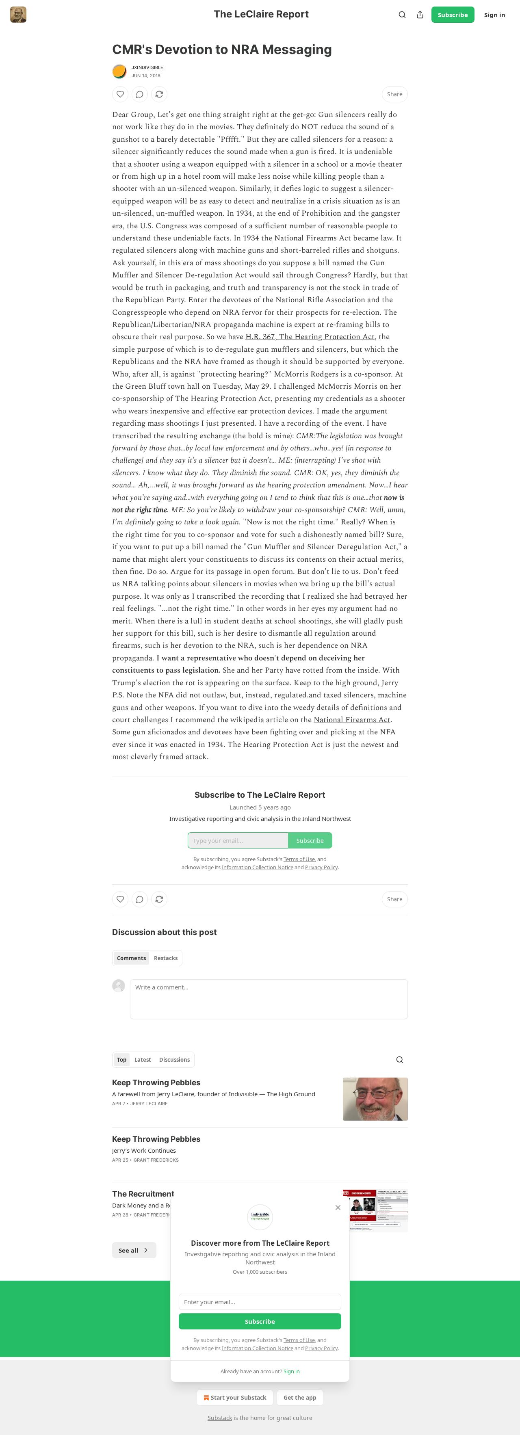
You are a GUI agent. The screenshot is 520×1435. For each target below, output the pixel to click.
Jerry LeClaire (149, 1103)
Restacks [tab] (166, 958)
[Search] (402, 14)
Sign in (494, 15)
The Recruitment (143, 1194)
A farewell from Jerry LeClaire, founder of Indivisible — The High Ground (213, 1094)
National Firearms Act (311, 238)
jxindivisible (148, 67)
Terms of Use (299, 1340)
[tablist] (147, 958)
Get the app (300, 1397)
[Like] (120, 94)
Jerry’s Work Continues (144, 1150)
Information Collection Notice (257, 1348)
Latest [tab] (142, 1059)
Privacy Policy (321, 1348)
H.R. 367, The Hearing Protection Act (310, 337)
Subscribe (453, 15)
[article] (260, 1099)
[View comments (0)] (140, 94)
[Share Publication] (420, 14)
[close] (338, 1207)
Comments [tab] (131, 958)
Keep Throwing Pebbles (156, 1082)
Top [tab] (121, 1059)
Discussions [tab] (174, 1059)
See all (129, 1250)
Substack (220, 1418)
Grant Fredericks (156, 1160)
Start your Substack (238, 1397)
